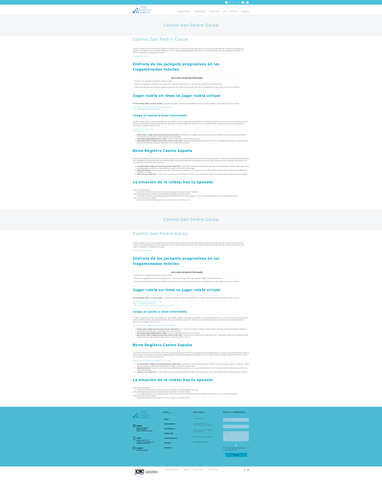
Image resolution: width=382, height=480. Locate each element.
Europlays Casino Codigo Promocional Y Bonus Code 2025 (202, 424)
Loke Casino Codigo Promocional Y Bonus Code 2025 (152, 107)
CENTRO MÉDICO (169, 424)
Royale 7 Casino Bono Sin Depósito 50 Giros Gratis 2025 (203, 430)
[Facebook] (243, 2)
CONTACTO (245, 11)
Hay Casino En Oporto (141, 56)
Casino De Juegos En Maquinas (144, 303)
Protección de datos (199, 469)
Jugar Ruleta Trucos (199, 418)
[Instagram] (247, 2)
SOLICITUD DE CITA (170, 438)
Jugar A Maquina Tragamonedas (202, 437)
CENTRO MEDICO (183, 11)
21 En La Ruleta (138, 131)
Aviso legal (186, 469)
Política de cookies (213, 469)
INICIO (166, 419)
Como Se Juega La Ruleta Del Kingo (146, 109)
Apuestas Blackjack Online (200, 442)
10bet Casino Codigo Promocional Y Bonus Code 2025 (152, 305)
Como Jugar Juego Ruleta (142, 250)
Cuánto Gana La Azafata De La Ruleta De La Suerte (152, 360)
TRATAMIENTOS (199, 11)
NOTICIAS (233, 11)
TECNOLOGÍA (214, 11)
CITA (224, 11)
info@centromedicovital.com (171, 469)
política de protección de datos (234, 449)
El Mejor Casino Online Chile (143, 129)
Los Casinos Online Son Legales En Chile (147, 301)
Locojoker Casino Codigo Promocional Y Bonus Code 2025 (154, 325)
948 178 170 (232, 2)
